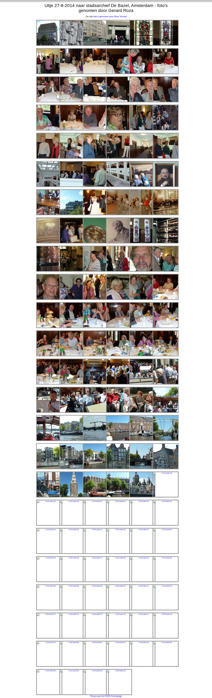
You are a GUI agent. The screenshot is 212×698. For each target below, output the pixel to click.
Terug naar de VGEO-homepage (106, 696)
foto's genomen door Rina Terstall (109, 16)
